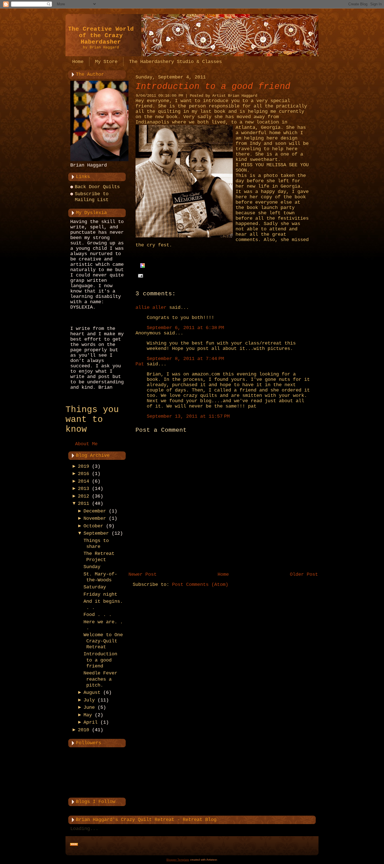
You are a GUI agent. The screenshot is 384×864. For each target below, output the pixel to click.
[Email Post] (139, 275)
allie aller (150, 307)
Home (223, 574)
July (89, 700)
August (91, 692)
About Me (86, 444)
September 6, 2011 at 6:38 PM (185, 327)
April (90, 722)
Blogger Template (177, 859)
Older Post (304, 574)
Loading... (84, 828)
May (87, 715)
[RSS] (74, 844)
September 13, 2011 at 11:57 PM (188, 416)
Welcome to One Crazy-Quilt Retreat (103, 641)
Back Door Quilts (97, 187)
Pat (139, 364)
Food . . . (97, 614)
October (93, 526)
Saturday (94, 587)
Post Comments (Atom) (200, 584)
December (94, 511)
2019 (83, 466)
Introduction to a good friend (100, 660)
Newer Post (142, 574)
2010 (83, 730)
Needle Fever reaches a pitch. (100, 679)
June (89, 707)
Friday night (100, 594)
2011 (83, 503)
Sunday (91, 567)
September (96, 533)
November (94, 518)
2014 (83, 481)
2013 (83, 488)
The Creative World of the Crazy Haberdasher (101, 35)
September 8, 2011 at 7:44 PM (185, 358)
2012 (83, 496)
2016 (83, 473)
